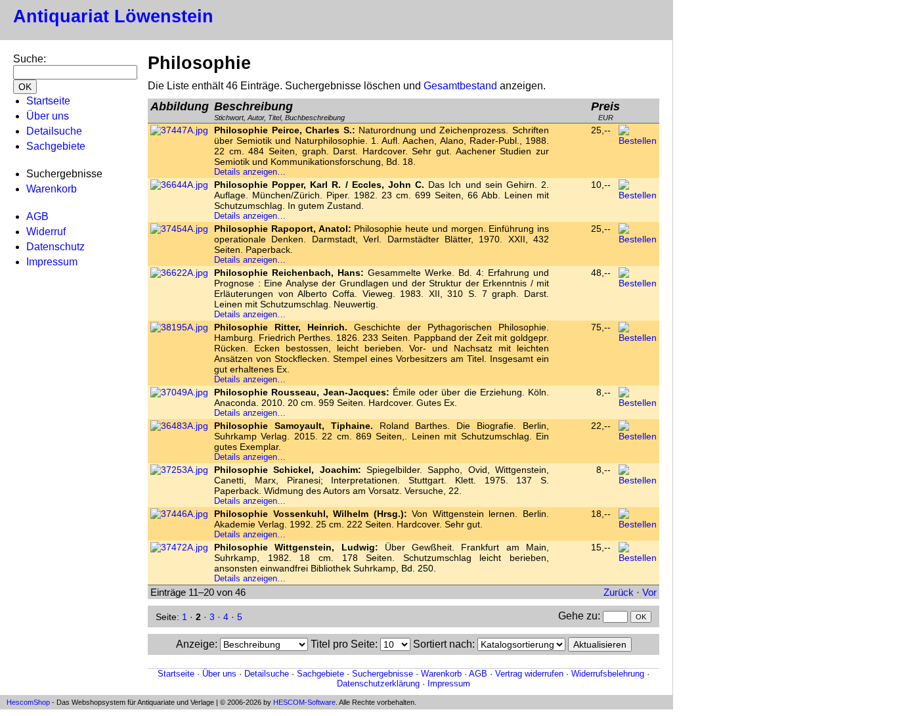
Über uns (47, 116)
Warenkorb (51, 188)
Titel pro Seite (343, 644)
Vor (649, 592)
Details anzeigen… (250, 172)
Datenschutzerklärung (378, 683)
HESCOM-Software (304, 702)
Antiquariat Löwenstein (113, 16)
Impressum (51, 261)
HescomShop (28, 702)
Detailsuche (54, 131)
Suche (28, 58)
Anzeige (195, 644)
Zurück (618, 592)
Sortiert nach (442, 644)
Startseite (48, 100)
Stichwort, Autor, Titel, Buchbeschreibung (279, 111)
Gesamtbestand (460, 85)
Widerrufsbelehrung (607, 674)
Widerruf (46, 231)
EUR (605, 111)
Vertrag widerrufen (529, 674)
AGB (37, 216)
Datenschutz (55, 246)
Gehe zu (578, 615)
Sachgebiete (55, 146)
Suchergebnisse (382, 674)
